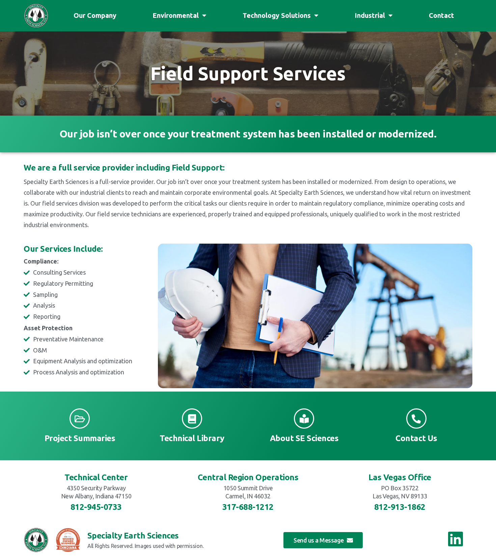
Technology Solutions (277, 15)
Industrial (370, 15)
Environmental (176, 15)
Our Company (95, 15)
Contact (441, 15)
